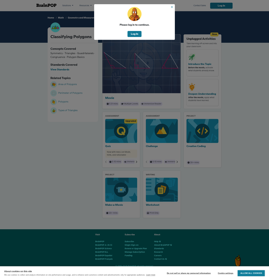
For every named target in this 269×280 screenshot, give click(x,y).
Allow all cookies (251, 273)
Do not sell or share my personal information (189, 273)
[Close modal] (172, 7)
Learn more (150, 275)
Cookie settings (225, 273)
